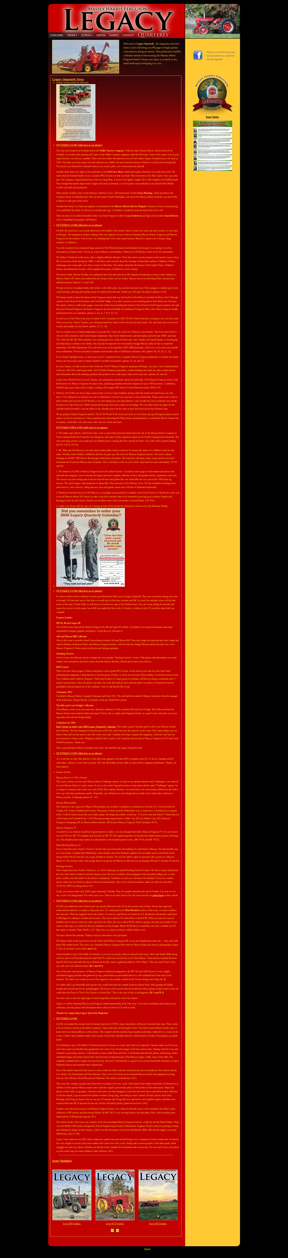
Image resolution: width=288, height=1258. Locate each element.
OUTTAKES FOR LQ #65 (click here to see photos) (82, 427)
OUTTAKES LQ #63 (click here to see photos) (79, 753)
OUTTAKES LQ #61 (66, 1018)
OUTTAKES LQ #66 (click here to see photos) (79, 225)
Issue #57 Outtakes (72, 1223)
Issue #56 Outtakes (115, 1223)
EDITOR (101, 35)
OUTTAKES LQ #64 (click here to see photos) (79, 591)
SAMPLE (114, 35)
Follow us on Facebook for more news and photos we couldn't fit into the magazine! (221, 56)
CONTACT (128, 35)
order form (157, 895)
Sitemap (147, 1249)
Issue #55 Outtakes (158, 1223)
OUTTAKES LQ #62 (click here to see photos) (79, 900)
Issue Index (212, 116)
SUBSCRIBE (56, 35)
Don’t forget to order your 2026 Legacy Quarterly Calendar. (86, 726)
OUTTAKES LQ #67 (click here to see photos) (79, 145)
